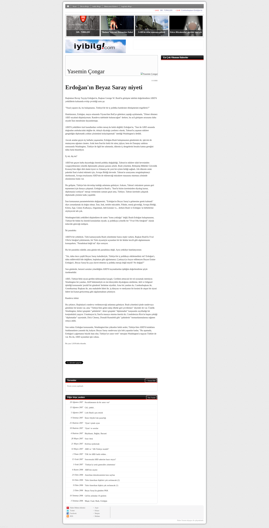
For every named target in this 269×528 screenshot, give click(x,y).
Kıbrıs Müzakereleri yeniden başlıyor (186, 32)
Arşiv (74, 6)
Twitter (72, 511)
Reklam (97, 516)
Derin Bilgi (84, 6)
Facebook (73, 513)
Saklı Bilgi (96, 6)
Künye (97, 511)
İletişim (97, 513)
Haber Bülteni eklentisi (77, 508)
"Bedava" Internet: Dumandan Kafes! (117, 32)
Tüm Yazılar (151, 398)
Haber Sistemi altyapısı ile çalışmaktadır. (190, 520)
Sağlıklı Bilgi (126, 6)
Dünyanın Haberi (111, 6)
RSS (71, 516)
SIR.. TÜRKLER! (83, 32)
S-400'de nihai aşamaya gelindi (151, 32)
